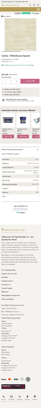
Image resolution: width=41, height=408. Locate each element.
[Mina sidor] (34, 5)
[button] (30, 5)
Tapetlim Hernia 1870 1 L (22, 130)
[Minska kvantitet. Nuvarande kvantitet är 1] (6, 81)
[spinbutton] (11, 81)
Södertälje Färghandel (21, 1)
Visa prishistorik (6, 77)
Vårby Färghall (7, 1)
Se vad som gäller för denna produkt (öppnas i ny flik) (20, 100)
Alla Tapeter (7, 16)
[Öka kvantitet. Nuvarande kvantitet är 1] (16, 81)
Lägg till (29, 81)
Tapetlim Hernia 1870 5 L (7, 130)
